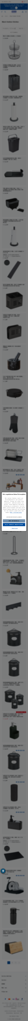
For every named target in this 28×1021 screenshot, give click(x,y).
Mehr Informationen (16, 512)
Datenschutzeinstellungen (14, 517)
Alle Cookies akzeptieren (14, 524)
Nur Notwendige (14, 520)
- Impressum (14, 528)
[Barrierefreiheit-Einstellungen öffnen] (3, 871)
